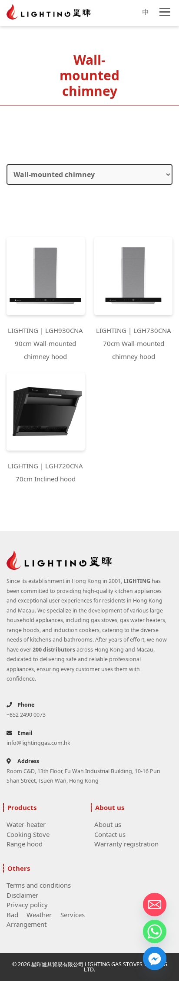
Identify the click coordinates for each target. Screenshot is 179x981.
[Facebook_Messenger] (154, 958)
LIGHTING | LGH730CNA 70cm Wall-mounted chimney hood (133, 343)
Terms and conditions (39, 885)
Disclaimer (22, 895)
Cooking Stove (28, 834)
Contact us (110, 834)
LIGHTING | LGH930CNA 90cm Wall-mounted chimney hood (45, 343)
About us (107, 824)
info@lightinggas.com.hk (38, 743)
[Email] (154, 904)
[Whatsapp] (154, 931)
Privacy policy (27, 904)
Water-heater (26, 824)
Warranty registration (126, 843)
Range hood (25, 843)
